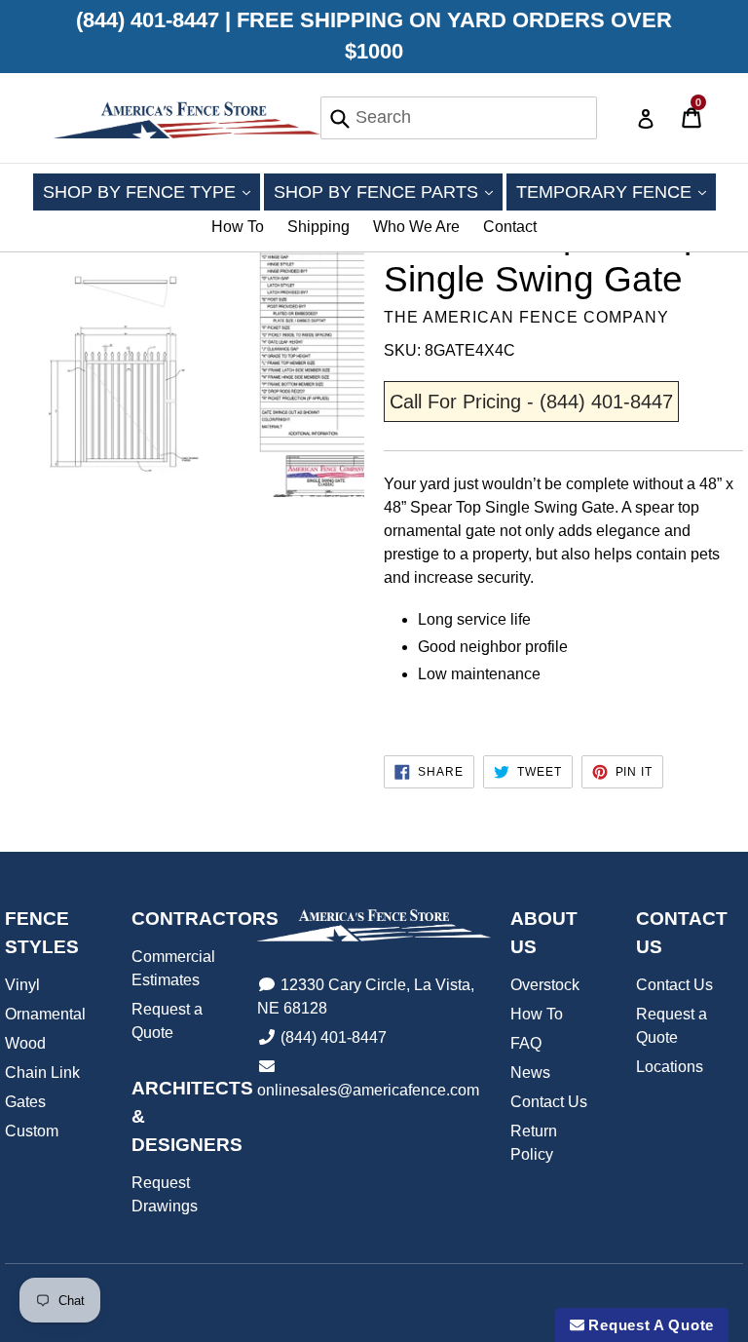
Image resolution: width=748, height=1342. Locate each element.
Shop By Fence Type (151, 191)
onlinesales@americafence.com (368, 1090)
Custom (31, 1131)
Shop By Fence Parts (388, 191)
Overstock (545, 985)
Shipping (318, 226)
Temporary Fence (616, 191)
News (530, 1072)
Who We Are (416, 226)
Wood (25, 1043)
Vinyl (22, 985)
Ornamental (45, 1014)
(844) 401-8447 (333, 1037)
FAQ (526, 1043)
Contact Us (548, 1101)
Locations (669, 1066)
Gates (25, 1101)
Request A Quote (649, 1325)
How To (237, 226)
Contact (510, 226)
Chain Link (42, 1072)
